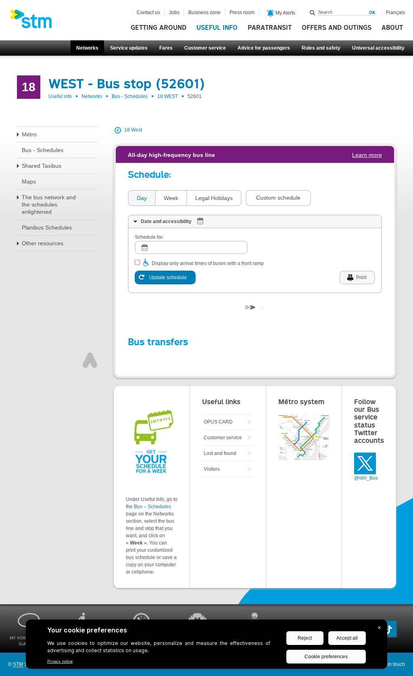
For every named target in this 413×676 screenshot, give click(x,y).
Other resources (42, 243)
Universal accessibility (378, 48)
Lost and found (220, 453)
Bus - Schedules (130, 96)
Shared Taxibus (41, 166)
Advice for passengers (264, 48)
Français (395, 12)
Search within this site (313, 12)
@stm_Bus (366, 478)
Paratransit (270, 27)
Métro (29, 134)
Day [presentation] (142, 198)
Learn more (367, 155)
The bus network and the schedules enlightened (49, 204)
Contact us (148, 12)
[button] (278, 198)
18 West (133, 130)
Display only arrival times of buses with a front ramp (208, 263)
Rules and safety (321, 48)
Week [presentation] (171, 198)
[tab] (141, 198)
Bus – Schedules (152, 506)
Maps (29, 181)
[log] (191, 247)
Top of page (90, 360)
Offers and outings (336, 27)
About (392, 27)
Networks (87, 48)
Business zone (204, 12)
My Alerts (284, 13)
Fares (166, 48)
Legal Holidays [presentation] (214, 198)
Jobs (174, 12)
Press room (241, 12)
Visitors (212, 469)
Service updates (129, 48)
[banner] (35, 21)
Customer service (205, 48)
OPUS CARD (218, 422)
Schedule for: (149, 237)
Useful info (217, 27)
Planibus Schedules (47, 227)
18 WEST (167, 96)
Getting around (158, 27)
